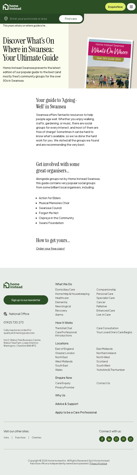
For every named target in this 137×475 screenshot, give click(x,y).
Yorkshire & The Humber (111, 369)
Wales (58, 369)
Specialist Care (106, 297)
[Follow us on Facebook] (102, 439)
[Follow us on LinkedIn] (109, 439)
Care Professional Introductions (66, 334)
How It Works (64, 322)
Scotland (102, 361)
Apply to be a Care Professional (76, 412)
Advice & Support (66, 404)
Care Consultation (107, 328)
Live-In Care (104, 314)
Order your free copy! (50, 248)
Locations (61, 343)
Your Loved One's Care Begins (114, 332)
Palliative (102, 306)
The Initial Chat (63, 328)
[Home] (12, 7)
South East (61, 365)
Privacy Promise (64, 387)
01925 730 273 (14, 322)
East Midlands (105, 348)
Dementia (61, 302)
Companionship (106, 289)
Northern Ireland (106, 353)
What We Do (63, 284)
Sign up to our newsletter (25, 300)
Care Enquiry (62, 383)
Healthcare (62, 297)
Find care (71, 18)
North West (103, 357)
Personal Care (105, 293)
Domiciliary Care (65, 289)
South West (103, 365)
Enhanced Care (106, 310)
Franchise (20, 437)
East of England (64, 348)
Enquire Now (115, 6)
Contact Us (103, 383)
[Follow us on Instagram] (116, 439)
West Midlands (64, 361)
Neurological (63, 306)
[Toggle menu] (131, 6)
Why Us (60, 395)
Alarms (59, 314)
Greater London (65, 353)
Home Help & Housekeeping (72, 293)
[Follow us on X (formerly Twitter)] (130, 439)
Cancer (101, 302)
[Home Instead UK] (13, 285)
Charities (36, 437)
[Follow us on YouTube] (123, 439)
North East (61, 357)
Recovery (61, 310)
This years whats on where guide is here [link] (25, 25)
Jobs (6, 437)
